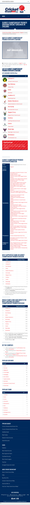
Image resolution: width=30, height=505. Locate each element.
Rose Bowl (6, 385)
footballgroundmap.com (21, 501)
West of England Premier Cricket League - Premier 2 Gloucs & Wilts (18, 246)
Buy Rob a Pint (5, 478)
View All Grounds (5, 440)
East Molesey (8, 266)
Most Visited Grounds (7, 450)
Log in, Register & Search (8, 1)
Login (19, 146)
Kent (4, 405)
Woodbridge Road (11, 98)
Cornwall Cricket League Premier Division (18, 178)
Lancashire (6, 401)
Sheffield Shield (5, 432)
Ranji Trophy (5, 435)
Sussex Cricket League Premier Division (18, 226)
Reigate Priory (8, 275)
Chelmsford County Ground (9, 383)
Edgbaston (6, 370)
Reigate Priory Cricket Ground (14, 115)
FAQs (3, 475)
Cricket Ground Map (6, 32)
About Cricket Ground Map (8, 472)
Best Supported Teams (7, 453)
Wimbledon (8, 283)
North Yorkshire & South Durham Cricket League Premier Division (18, 211)
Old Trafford (6, 376)
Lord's (5, 365)
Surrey (5, 399)
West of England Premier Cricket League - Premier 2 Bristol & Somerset (18, 243)
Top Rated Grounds (6, 456)
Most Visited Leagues (6, 459)
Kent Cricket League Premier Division (17, 191)
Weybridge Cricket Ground (13, 132)
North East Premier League (15, 204)
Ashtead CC (8, 264)
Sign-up (25, 64)
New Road (10, 92)
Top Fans (4, 462)
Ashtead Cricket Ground (13, 81)
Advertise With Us (6, 483)
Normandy (8, 272)
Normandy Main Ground (13, 109)
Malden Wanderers (9, 270)
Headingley (6, 374)
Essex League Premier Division (16, 185)
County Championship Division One (10, 426)
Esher (7, 268)
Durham (5, 414)
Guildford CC (8, 262)
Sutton (7, 279)
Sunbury (7, 277)
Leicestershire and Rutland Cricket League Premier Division (17, 195)
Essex (5, 397)
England (22, 32)
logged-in (21, 63)
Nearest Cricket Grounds (7, 437)
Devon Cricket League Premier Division (18, 182)
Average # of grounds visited (8, 465)
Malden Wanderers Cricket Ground (15, 104)
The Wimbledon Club (12, 137)
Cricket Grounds (15, 32)
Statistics (4, 447)
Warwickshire (6, 403)
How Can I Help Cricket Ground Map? (10, 486)
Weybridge (8, 281)
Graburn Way (10, 87)
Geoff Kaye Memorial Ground (14, 120)
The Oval (5, 368)
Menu (3, 16)
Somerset (6, 410)
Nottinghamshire (7, 412)
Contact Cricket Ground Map (8, 480)
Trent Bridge (6, 372)
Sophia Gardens (7, 379)
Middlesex (6, 408)
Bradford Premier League (15, 175)
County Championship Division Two (17, 235)
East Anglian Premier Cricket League (17, 183)
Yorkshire (5, 394)
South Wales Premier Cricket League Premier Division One (17, 221)
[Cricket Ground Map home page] (15, 13)
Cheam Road (10, 126)
